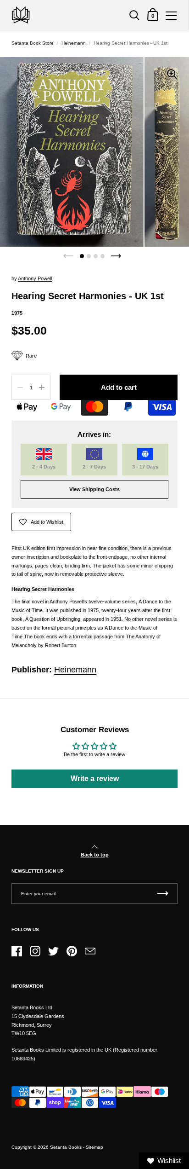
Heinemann (73, 43)
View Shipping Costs (94, 489)
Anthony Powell (35, 278)
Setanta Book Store (32, 43)
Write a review (95, 778)
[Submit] (162, 893)
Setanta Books (66, 1147)
